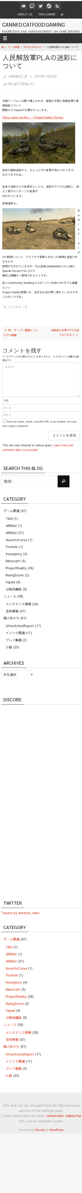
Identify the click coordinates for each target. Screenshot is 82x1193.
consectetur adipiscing (63, 1112)
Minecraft (13, 557)
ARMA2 (11, 522)
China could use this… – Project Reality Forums (32, 115)
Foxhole (12, 543)
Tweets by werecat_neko (20, 909)
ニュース (9, 593)
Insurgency (14, 550)
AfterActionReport (20, 622)
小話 (9, 644)
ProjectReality (33, 47)
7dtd (9, 515)
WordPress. (56, 1127)
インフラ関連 (15, 629)
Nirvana (40, 1127)
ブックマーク (18, 304)
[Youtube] (23, 6)
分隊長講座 (14, 586)
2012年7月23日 (46, 76)
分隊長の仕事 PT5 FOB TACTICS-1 (65, 329)
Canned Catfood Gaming (33, 24)
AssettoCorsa (16, 536)
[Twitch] (32, 6)
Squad (10, 579)
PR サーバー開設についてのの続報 (20, 329)
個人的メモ (11, 615)
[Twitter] (40, 6)
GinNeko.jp (17, 76)
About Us (24, 14)
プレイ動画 (14, 636)
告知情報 (12, 608)
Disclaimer (47, 14)
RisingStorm (15, 572)
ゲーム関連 (13, 47)
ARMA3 (11, 529)
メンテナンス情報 (18, 600)
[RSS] (57, 6)
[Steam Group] (49, 6)
